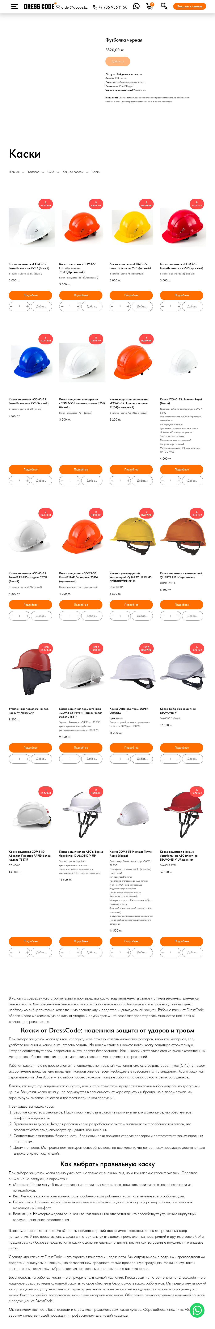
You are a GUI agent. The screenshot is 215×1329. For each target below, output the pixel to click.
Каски (96, 172)
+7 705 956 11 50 (112, 7)
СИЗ (50, 172)
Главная (14, 172)
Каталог (33, 172)
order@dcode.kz (74, 7)
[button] (189, 6)
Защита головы (73, 172)
